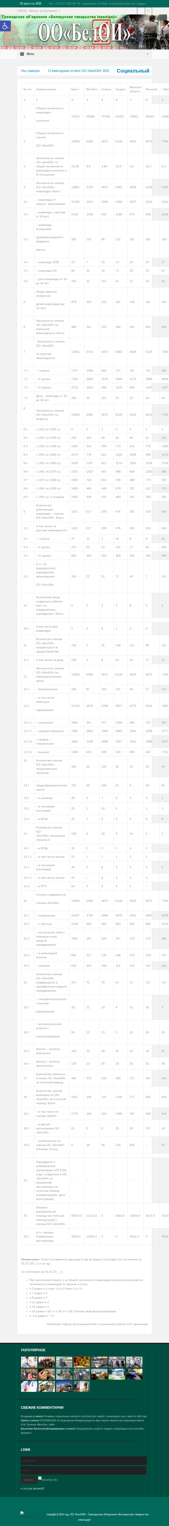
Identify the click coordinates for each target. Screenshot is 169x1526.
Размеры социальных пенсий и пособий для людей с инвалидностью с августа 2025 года (95, 1416)
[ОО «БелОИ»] (84, 31)
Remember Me (49, 1480)
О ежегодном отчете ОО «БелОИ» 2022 (78, 71)
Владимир (27, 1416)
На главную (30, 71)
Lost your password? (33, 1489)
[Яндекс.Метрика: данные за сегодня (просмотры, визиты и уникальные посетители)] (29, 1514)
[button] (5, 26)
